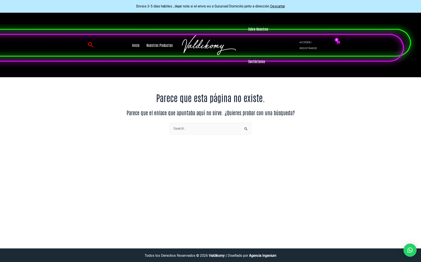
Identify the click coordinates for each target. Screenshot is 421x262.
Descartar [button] (277, 6)
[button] (91, 45)
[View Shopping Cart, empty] (338, 45)
